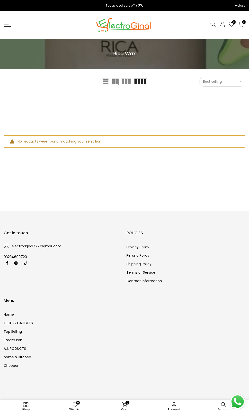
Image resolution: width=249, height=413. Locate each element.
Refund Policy (137, 255)
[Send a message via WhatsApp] (238, 402)
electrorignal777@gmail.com (36, 246)
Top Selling (13, 331)
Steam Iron (13, 340)
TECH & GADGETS (18, 323)
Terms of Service (140, 272)
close (10, 5)
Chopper (11, 365)
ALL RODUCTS (15, 348)
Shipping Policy (138, 263)
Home (9, 314)
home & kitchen (17, 357)
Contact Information (144, 280)
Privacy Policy (137, 246)
